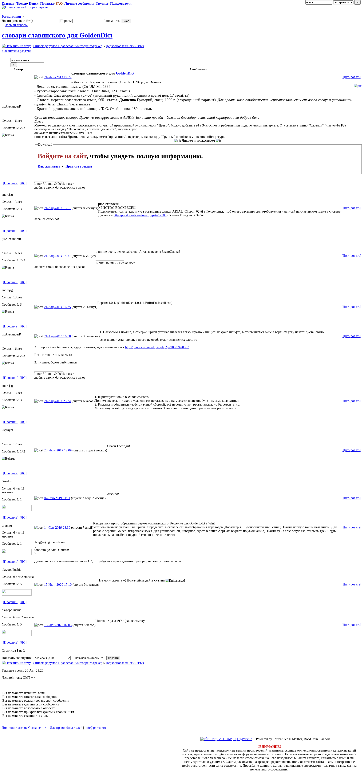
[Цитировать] (351, 77)
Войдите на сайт (62, 156)
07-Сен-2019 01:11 (57, 498)
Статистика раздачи (16, 51)
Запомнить (111, 21)
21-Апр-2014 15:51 (57, 208)
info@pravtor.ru (95, 727)
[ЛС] (23, 183)
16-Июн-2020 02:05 (58, 625)
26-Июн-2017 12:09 (58, 450)
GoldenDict (125, 73)
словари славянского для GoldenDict (57, 35)
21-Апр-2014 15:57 (57, 256)
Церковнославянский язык (125, 46)
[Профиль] (10, 183)
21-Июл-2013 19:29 (57, 77)
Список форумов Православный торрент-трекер (67, 46)
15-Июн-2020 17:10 (58, 584)
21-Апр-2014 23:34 (57, 401)
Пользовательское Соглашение (24, 727)
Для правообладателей (66, 727)
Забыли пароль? (16, 25)
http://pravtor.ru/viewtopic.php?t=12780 (140, 215)
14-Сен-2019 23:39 (57, 527)
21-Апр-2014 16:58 (57, 336)
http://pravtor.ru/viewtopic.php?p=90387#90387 (157, 347)
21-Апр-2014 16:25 (57, 307)
